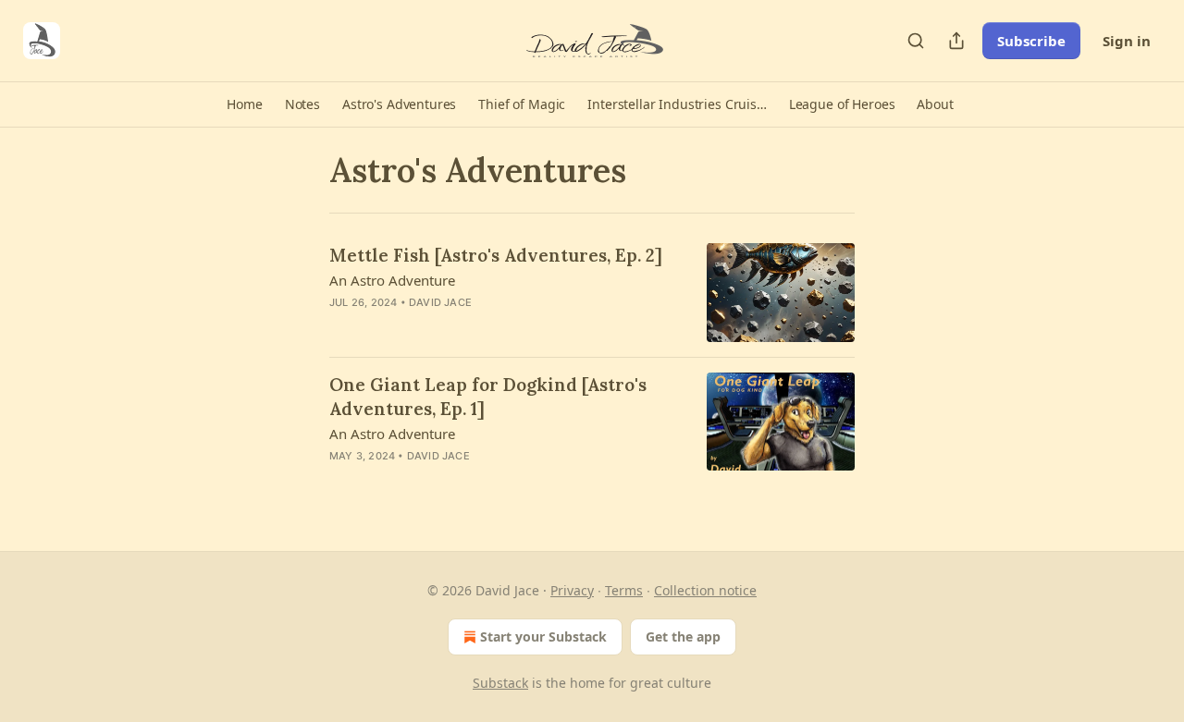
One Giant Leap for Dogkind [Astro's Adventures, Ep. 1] (488, 396)
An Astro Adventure (392, 280)
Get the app (683, 636)
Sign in (1127, 40)
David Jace (440, 302)
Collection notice (705, 590)
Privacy (572, 590)
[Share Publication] (956, 40)
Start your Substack (543, 636)
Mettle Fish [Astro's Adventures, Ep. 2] (495, 255)
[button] (244, 104)
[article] (592, 292)
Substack (500, 682)
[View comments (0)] (459, 326)
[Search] (915, 40)
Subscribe (1031, 40)
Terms (624, 590)
